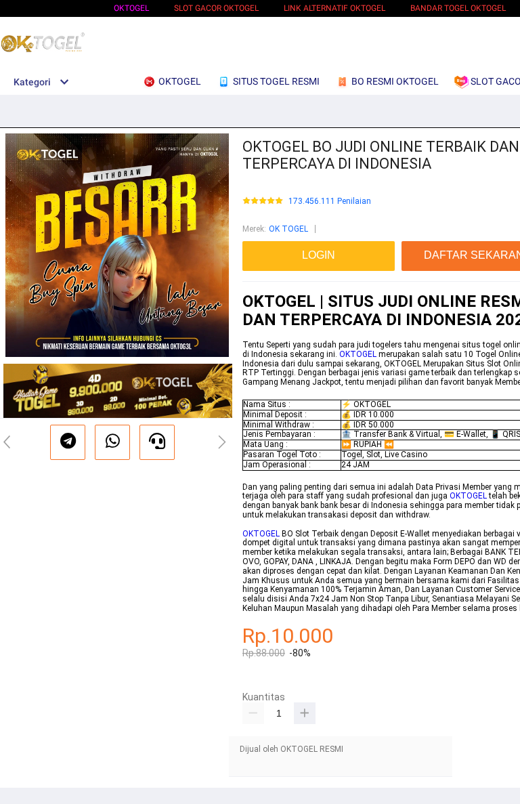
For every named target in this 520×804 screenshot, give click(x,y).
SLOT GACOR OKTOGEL (216, 8)
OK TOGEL (288, 229)
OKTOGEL (131, 8)
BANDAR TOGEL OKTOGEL (458, 8)
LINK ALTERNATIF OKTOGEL (334, 8)
